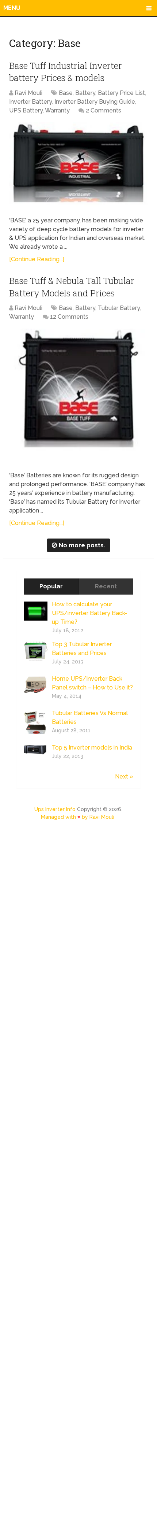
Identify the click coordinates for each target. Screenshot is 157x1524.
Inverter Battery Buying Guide (94, 101)
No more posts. (82, 545)
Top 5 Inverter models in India (92, 747)
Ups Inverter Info (55, 809)
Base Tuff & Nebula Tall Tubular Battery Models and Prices (71, 287)
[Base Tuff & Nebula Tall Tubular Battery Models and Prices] (78, 397)
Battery (85, 92)
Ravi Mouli (28, 92)
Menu (11, 7)
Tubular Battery (119, 307)
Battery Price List (121, 92)
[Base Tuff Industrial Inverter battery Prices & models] (78, 166)
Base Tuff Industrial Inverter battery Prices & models (65, 72)
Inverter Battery (30, 101)
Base (66, 92)
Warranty (57, 110)
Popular (51, 586)
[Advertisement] (78, 1175)
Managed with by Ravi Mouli (77, 817)
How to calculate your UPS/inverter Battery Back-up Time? (89, 613)
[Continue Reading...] (36, 259)
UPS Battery (26, 110)
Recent (106, 586)
